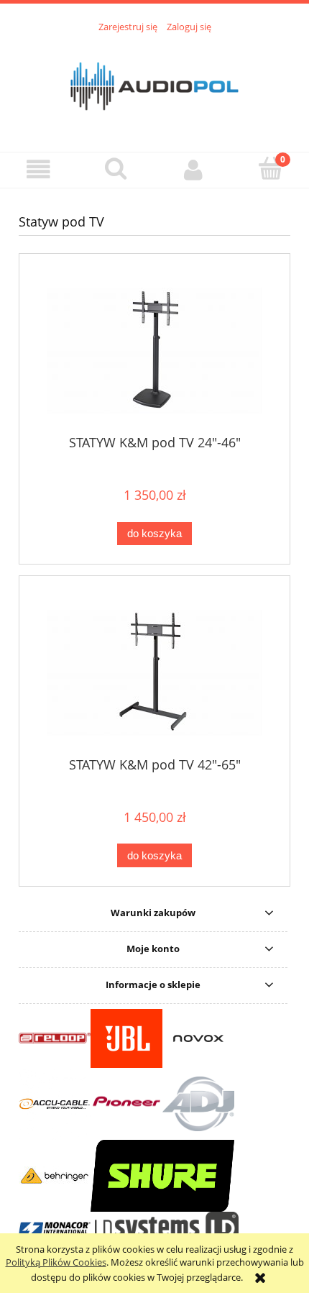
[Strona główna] (154, 84)
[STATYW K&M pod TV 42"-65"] (154, 673)
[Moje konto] (193, 169)
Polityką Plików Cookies (56, 1262)
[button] (39, 169)
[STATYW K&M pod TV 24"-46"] (154, 351)
